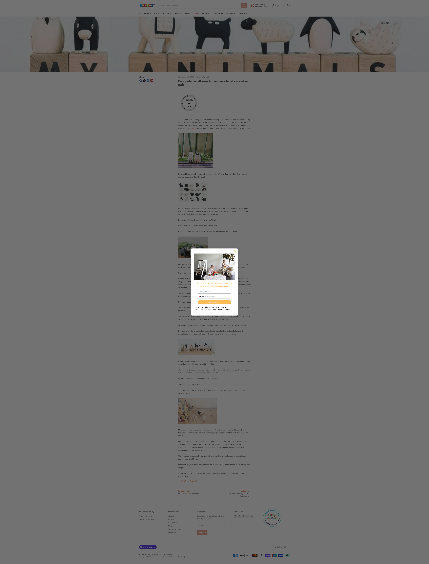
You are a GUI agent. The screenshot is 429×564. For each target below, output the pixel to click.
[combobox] (201, 297)
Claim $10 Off (214, 302)
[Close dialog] (235, 251)
